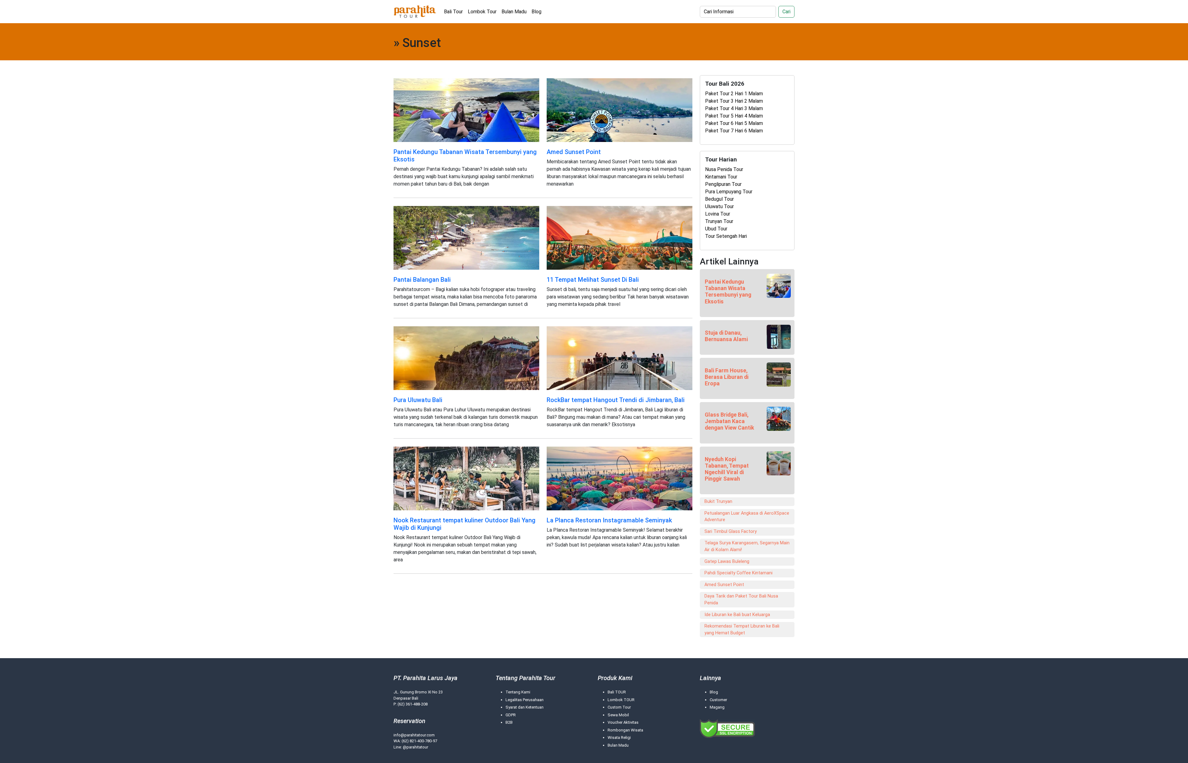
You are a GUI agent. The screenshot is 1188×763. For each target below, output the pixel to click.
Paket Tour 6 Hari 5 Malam (734, 123)
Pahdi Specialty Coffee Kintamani (738, 573)
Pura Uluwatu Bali (418, 400)
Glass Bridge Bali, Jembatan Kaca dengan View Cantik (729, 421)
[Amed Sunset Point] (619, 110)
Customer (718, 699)
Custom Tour (619, 707)
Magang (717, 707)
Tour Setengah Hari (726, 236)
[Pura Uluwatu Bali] (466, 358)
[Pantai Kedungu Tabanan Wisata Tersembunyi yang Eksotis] (466, 110)
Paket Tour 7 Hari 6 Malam (734, 131)
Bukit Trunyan (718, 501)
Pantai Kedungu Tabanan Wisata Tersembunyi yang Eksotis (728, 291)
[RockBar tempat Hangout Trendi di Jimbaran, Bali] (619, 358)
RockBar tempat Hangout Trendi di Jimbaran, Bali (616, 400)
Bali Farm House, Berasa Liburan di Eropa (726, 377)
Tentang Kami (518, 692)
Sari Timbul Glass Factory (730, 531)
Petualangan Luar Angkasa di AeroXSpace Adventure (746, 517)
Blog (536, 12)
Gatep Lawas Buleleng (726, 561)
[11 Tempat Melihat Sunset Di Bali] (619, 237)
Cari (786, 12)
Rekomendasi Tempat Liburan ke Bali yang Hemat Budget (741, 630)
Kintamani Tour (721, 177)
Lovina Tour (717, 214)
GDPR (511, 715)
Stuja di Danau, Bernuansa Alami (726, 336)
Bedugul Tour (719, 199)
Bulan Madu (514, 12)
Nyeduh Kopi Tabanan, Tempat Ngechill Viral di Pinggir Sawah (727, 469)
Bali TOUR (617, 692)
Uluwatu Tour (719, 206)
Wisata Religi (619, 737)
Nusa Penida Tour (724, 169)
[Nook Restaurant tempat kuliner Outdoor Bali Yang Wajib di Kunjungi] (466, 478)
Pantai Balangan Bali (422, 279)
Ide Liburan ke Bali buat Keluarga (737, 614)
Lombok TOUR (621, 699)
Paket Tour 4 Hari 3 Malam (734, 108)
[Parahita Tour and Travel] (415, 11)
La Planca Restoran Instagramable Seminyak (609, 520)
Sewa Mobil (618, 715)
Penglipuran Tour (723, 184)
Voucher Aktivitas (623, 722)
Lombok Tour (482, 12)
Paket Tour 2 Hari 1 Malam (734, 93)
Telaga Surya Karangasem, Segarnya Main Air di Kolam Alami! (747, 546)
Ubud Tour (716, 229)
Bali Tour (453, 12)
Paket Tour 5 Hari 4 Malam (734, 116)
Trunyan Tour (719, 221)
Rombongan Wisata (625, 730)
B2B (509, 722)
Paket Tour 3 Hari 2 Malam (734, 101)
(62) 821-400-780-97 (419, 741)
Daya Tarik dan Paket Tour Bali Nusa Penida (741, 600)
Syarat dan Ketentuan (525, 707)
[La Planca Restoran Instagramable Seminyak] (619, 478)
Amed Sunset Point (574, 152)
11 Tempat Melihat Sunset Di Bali (593, 279)
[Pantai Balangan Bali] (466, 237)
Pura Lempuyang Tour (728, 192)
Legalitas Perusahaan (525, 699)
